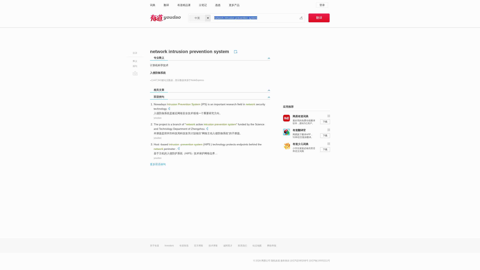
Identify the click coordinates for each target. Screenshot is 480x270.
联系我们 (242, 245)
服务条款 (285, 260)
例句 (135, 66)
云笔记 (203, 5)
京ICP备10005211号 (319, 260)
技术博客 (213, 245)
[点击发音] (169, 109)
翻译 (166, 5)
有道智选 (183, 245)
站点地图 (257, 245)
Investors (169, 245)
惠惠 (217, 5)
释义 (135, 61)
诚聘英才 (227, 245)
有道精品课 (183, 5)
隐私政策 (275, 260)
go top (135, 73)
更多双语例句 (158, 164)
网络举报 (271, 245)
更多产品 (234, 5)
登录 (322, 5)
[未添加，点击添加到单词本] (236, 51)
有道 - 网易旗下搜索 (165, 17)
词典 (152, 5)
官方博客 (198, 245)
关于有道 (154, 245)
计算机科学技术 (159, 65)
